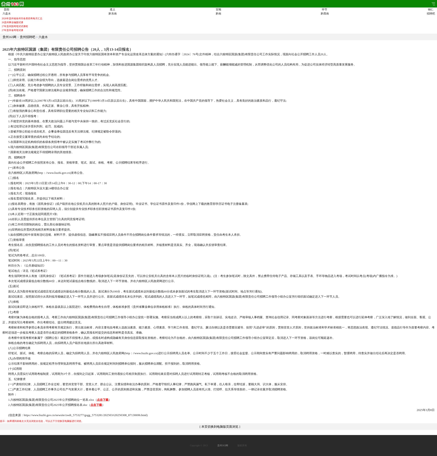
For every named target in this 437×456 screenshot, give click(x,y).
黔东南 (112, 13)
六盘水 (6, 13)
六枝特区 (28, 54)
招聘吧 (430, 13)
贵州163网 (9, 37)
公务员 (38, 327)
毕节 (324, 9)
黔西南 (324, 13)
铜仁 (430, 9)
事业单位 (57, 131)
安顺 (218, 9)
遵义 (112, 9)
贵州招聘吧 (27, 37)
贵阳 (6, 9)
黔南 (218, 13)
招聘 (306, 54)
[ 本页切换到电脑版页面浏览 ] (220, 426)
